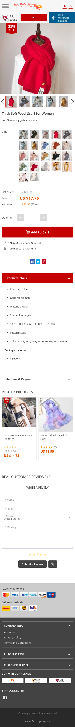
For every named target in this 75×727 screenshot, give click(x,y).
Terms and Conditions (17, 642)
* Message (11, 527)
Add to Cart (39, 232)
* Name (9, 499)
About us (9, 632)
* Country (9, 516)
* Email (9, 509)
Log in (64, 6)
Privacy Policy (12, 637)
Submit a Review (32, 564)
